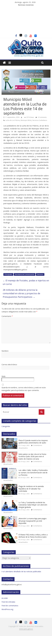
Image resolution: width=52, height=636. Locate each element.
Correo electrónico (9, 364)
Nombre (5, 351)
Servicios (40, 274)
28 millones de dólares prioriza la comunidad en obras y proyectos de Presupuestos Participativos (21, 293)
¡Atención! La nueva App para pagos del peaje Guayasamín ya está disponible (33, 520)
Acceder (5, 598)
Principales (8, 274)
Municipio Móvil (26, 120)
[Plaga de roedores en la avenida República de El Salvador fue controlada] (9, 485)
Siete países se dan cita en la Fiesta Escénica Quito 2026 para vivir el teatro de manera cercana (32, 456)
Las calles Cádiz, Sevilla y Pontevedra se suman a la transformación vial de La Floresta (33, 472)
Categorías (6, 426)
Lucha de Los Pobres (12, 120)
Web (3, 376)
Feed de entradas (8, 602)
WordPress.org (7, 609)
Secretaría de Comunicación (24, 274)
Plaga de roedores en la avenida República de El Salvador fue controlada (31, 488)
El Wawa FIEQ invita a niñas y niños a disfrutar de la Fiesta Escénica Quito (33, 535)
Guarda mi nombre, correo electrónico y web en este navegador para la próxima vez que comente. (24, 388)
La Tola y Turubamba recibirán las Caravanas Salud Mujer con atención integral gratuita (33, 504)
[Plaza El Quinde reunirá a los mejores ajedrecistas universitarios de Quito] (9, 439)
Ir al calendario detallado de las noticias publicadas (21, 571)
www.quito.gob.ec (26, 629)
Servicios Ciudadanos (39, 120)
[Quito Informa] (26, 40)
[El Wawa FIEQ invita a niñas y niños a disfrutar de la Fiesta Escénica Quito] (9, 533)
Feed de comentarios (10, 605)
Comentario (7, 316)
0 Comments (42, 117)
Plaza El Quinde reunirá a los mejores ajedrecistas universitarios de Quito (33, 441)
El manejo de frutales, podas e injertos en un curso (26, 282)
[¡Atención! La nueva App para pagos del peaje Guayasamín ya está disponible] (9, 517)
